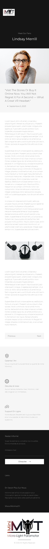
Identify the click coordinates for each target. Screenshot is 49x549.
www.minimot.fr (12, 506)
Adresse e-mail (10, 450)
